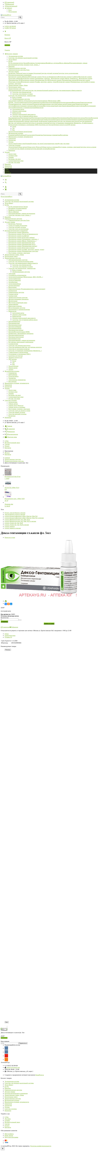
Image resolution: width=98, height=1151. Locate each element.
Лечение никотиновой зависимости (24, 318)
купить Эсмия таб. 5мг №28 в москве (17, 525)
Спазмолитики (13, 344)
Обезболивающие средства (21, 272)
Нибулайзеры (12, 374)
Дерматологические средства (17, 297)
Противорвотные (14, 323)
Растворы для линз (14, 159)
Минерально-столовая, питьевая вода (17, 383)
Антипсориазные (14, 285)
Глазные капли (13, 294)
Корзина (7, 45)
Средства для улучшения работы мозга (25, 320)
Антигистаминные (14, 280)
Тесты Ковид (9, 203)
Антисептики (12, 402)
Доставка (8, 1119)
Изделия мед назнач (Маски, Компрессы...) (22, 241)
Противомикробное (14, 328)
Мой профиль (9, 1134)
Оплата (7, 171)
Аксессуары (12, 154)
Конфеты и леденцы (15, 210)
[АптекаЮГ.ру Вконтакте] (6, 1052)
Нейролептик (16, 316)
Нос (13, 364)
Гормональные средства (16, 292)
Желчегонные (12, 301)
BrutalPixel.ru (39, 1075)
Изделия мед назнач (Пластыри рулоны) (21, 248)
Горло (14, 361)
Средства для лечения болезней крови (20, 261)
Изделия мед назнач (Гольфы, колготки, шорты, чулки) (26, 249)
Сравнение (11, 429)
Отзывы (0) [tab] (8, 637)
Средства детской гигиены (17, 227)
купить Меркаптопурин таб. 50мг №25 (17, 519)
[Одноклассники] (8, 604)
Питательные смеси (11, 256)
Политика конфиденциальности (40, 1146)
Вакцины (8, 164)
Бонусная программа (11, 1137)
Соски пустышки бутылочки (17, 225)
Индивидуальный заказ (12, 442)
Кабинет (9, 8)
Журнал (7, 453)
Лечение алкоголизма (19, 314)
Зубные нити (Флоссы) (15, 405)
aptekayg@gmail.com (13, 1067)
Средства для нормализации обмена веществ (23, 263)
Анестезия (11, 273)
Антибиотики (13, 282)
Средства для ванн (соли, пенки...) (19, 215)
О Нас (7, 169)
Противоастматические (16, 337)
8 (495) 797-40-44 (10, 28)
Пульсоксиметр (13, 376)
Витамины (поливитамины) (17, 208)
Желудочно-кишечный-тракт (17, 302)
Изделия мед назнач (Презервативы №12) (21, 244)
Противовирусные (14, 338)
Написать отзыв (10, 537)
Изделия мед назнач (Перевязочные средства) (23, 251)
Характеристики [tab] (10, 635)
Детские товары (10, 222)
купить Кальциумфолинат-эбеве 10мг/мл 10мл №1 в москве (24, 518)
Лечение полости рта (15, 357)
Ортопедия (8, 167)
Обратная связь (12, 437)
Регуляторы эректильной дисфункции (20, 342)
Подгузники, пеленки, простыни (19, 253)
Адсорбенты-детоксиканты (17, 275)
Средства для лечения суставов (22, 266)
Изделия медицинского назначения (16, 230)
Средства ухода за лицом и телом (19, 410)
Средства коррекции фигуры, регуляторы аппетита (25, 347)
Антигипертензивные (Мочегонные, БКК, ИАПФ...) (25, 277)
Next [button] (6, 1022)
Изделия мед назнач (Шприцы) (18, 232)
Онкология (8, 166)
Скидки (7, 444)
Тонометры (12, 378)
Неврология (12, 311)
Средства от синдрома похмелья (18, 349)
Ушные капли (12, 368)
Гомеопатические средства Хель (18, 220)
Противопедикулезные (15, 330)
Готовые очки (12, 155)
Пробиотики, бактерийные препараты (20, 333)
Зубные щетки (13, 404)
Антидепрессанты (18, 313)
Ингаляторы (12, 381)
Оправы (11, 157)
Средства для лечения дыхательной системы (19, 201)
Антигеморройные (14, 284)
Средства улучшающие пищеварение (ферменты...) (25, 350)
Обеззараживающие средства (17, 260)
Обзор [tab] (7, 634)
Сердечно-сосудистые (15, 356)
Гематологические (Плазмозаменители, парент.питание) (26, 289)
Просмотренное (13, 434)
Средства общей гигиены (16, 412)
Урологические (13, 366)
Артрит (10, 369)
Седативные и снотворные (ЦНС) (19, 354)
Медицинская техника (12, 371)
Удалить (7, 50)
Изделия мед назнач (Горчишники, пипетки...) (23, 239)
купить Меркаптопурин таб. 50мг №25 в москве (20, 521)
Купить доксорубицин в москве (15, 513)
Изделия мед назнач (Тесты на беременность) (23, 234)
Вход (10, 10)
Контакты (8, 173)
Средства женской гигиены (17, 414)
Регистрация (12, 11)
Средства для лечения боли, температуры (22, 268)
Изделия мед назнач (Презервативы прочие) (22, 246)
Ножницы (8, 417)
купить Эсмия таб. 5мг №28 (14, 523)
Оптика (7, 388)
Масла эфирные (13, 212)
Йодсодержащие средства (16, 308)
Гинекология (12, 290)
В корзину (4, 1038)
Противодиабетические (16, 335)
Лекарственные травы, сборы (14, 254)
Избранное (11, 431)
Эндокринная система (12, 200)
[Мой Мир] (11, 604)
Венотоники (12, 287)
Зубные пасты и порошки (16, 407)
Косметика (11, 416)
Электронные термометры (17, 380)
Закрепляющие (13, 304)
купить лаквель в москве (13, 528)
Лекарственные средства (13, 258)
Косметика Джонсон (15, 224)
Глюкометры (12, 373)
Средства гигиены (11, 400)
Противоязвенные (14, 321)
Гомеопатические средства (13, 218)
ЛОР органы (12, 359)
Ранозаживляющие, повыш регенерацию (21, 213)
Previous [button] (7, 650)
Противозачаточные (15, 325)
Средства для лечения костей (21, 265)
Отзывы (7, 1120)
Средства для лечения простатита (19, 345)
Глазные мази (12, 296)
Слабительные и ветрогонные (18, 352)
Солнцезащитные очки (15, 161)
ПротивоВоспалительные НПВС (19, 332)
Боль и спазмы (17, 270)
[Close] (3, 1148)
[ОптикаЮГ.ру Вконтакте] (6, 1048)
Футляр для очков (14, 162)
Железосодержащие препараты (18, 299)
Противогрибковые (14, 326)
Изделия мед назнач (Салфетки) (18, 236)
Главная (9, 426)
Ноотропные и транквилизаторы (19, 309)
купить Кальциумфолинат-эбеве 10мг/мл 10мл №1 (21, 516)
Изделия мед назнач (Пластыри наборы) (21, 237)
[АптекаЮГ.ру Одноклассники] (6, 1059)
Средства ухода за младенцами (18, 229)
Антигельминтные (14, 278)
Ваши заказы (9, 1135)
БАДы (7, 205)
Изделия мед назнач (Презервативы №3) (21, 242)
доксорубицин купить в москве (15, 514)
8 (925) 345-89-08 (10, 26)
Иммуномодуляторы (15, 306)
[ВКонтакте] (6, 604)
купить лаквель (10, 526)
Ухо (13, 362)
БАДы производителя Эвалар (18, 206)
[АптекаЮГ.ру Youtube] (6, 1055)
